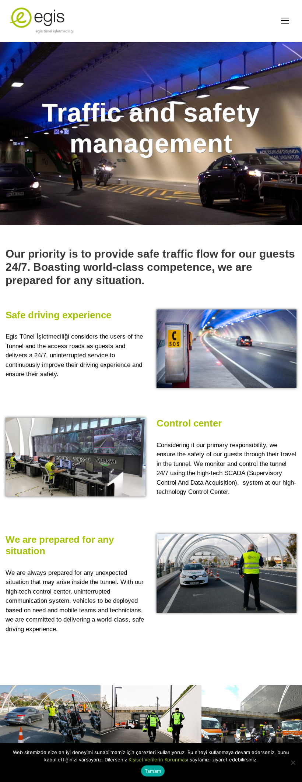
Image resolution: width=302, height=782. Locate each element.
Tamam (153, 771)
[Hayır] (292, 762)
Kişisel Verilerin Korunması (158, 759)
